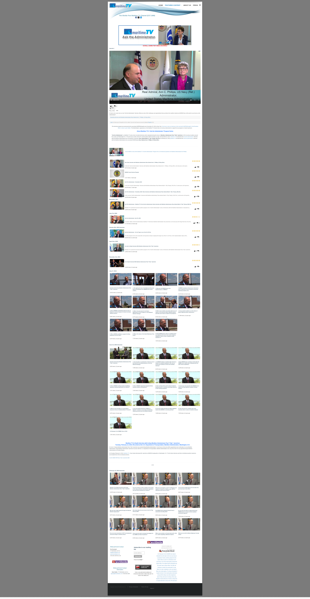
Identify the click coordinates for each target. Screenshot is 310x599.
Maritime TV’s (127, 453)
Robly (141, 559)
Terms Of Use (144, 586)
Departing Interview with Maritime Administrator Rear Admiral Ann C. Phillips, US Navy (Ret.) (130, 117)
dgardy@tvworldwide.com (116, 573)
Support (152, 588)
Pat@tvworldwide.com (115, 552)
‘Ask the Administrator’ (188, 136)
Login (111, 122)
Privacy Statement (133, 586)
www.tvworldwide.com (115, 554)
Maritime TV (173, 136)
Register (150, 122)
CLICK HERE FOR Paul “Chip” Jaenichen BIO (119, 457)
